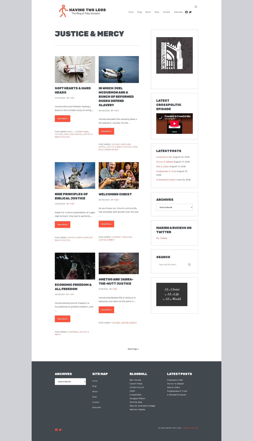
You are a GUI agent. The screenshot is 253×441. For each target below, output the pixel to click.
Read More (62, 118)
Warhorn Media (137, 409)
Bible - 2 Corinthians (78, 132)
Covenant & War (164, 157)
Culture (59, 134)
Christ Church (137, 387)
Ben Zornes (135, 380)
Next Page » (133, 349)
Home (95, 381)
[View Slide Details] (174, 55)
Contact (95, 402)
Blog (94, 386)
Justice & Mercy (115, 147)
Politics (66, 137)
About (95, 391)
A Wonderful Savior (166, 179)
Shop (94, 397)
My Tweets (161, 238)
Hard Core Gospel (73, 134)
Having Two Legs (81, 10)
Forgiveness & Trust (166, 171)
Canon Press (136, 383)
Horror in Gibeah (164, 161)
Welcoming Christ (115, 194)
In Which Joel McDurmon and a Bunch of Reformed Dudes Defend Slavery (116, 96)
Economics (73, 332)
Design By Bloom (190, 428)
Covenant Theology (121, 237)
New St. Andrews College (142, 406)
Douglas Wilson (137, 398)
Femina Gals (136, 402)
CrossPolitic (136, 394)
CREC (132, 391)
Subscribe (96, 407)
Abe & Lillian (162, 166)
